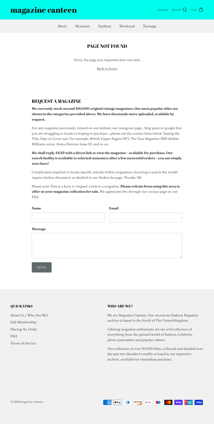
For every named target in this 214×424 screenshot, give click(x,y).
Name (36, 208)
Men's (62, 26)
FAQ (13, 336)
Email (113, 208)
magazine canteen (31, 401)
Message (39, 229)
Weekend (127, 26)
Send (41, 267)
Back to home (107, 68)
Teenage (150, 26)
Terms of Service (23, 343)
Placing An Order (23, 329)
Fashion (104, 26)
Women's (82, 26)
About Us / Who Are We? (29, 315)
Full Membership (23, 322)
